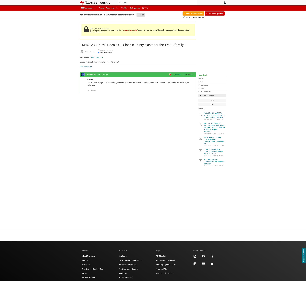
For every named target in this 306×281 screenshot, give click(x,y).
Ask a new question (215, 13)
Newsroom (86, 265)
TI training (124, 8)
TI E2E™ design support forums (130, 260)
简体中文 (145, 8)
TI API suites (161, 256)
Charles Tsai (92, 75)
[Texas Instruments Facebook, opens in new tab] (203, 257)
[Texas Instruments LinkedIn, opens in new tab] (194, 265)
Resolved (203, 75)
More (142, 15)
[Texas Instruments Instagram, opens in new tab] (194, 257)
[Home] (97, 3)
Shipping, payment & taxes (166, 265)
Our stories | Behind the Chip (92, 269)
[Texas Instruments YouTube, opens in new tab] (212, 265)
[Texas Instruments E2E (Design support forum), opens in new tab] (203, 265)
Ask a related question (194, 13)
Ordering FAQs (161, 269)
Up (88, 91)
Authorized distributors (164, 273)
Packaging (123, 273)
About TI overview (89, 256)
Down (95, 91)
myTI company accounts (165, 260)
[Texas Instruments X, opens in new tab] (212, 257)
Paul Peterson (89, 52)
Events (84, 273)
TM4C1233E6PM (208, 95)
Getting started (135, 8)
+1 (194, 75)
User (225, 2)
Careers (85, 260)
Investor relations (88, 277)
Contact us (123, 256)
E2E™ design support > (88, 8)
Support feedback (304, 255)
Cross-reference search (127, 265)
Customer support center (128, 269)
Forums (101, 8)
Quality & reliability (126, 277)
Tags (212, 100)
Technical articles (112, 8)
